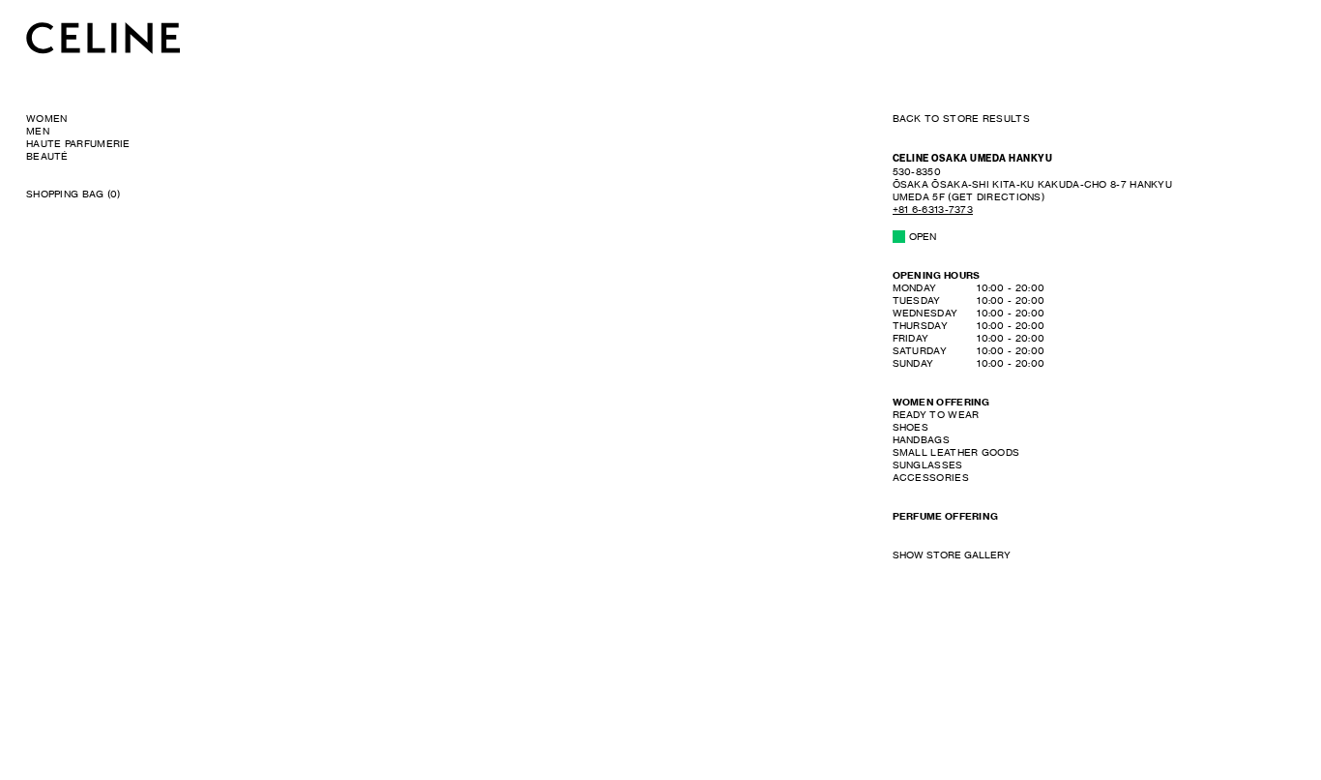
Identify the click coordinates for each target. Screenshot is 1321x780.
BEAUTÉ (47, 156)
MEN (37, 130)
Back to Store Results (961, 118)
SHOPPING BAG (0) (73, 193)
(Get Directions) (1033, 183)
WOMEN (47, 118)
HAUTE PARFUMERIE (78, 143)
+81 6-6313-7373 (933, 209)
